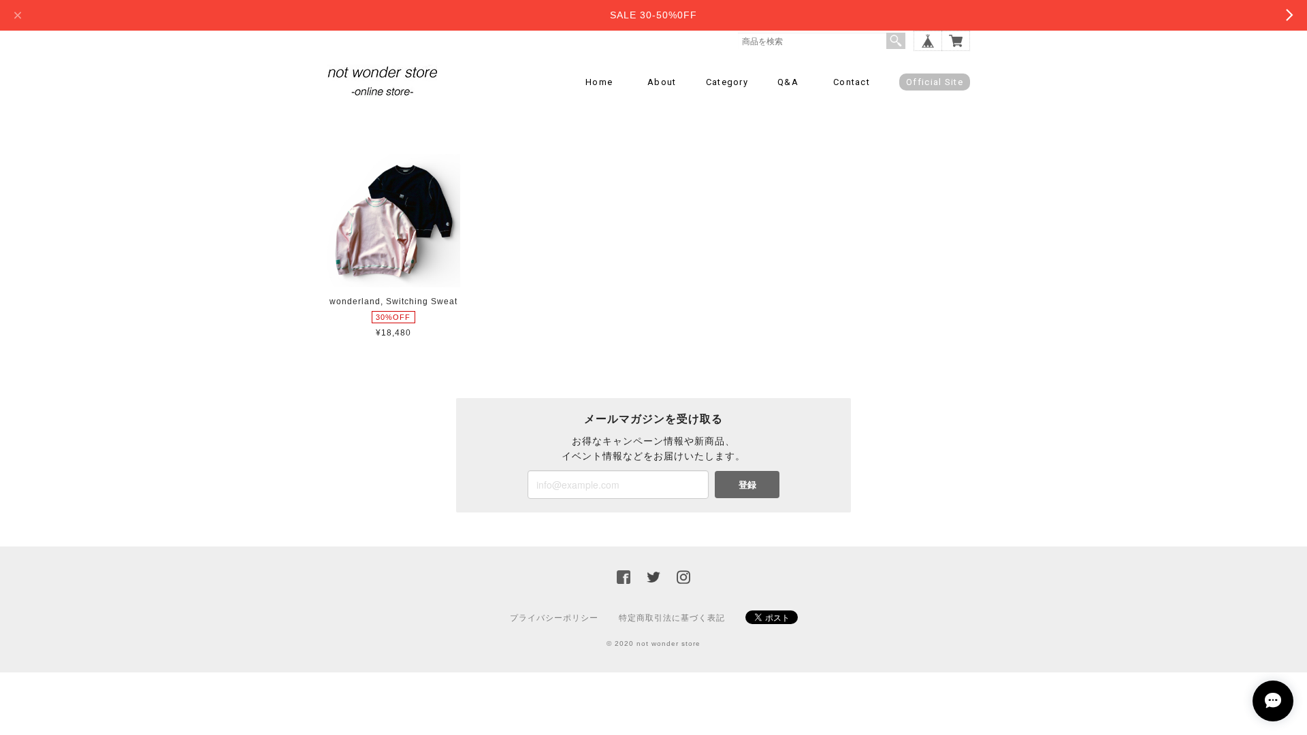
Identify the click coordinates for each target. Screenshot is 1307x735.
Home (599, 82)
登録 (747, 484)
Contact (851, 82)
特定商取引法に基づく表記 (672, 618)
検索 (895, 41)
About (662, 82)
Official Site (934, 82)
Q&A (787, 82)
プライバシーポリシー (554, 618)
